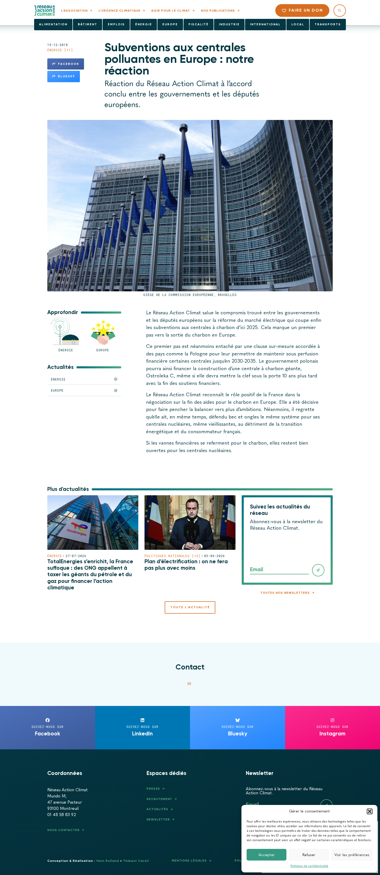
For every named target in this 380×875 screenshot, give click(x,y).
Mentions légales (189, 860)
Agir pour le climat (170, 10)
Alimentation (53, 24)
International (265, 24)
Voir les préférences (351, 855)
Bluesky (66, 76)
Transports (328, 24)
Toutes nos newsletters (285, 593)
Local (297, 24)
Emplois (116, 24)
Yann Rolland (107, 861)
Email (256, 569)
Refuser (308, 855)
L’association (74, 10)
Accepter (267, 855)
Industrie (229, 24)
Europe (170, 24)
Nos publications (218, 10)
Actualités (157, 809)
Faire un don (306, 10)
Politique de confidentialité (309, 866)
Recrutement (159, 799)
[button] (369, 811)
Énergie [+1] (60, 50)
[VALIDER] (318, 570)
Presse (153, 788)
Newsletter (158, 819)
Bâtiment (87, 24)
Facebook (68, 64)
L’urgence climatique (119, 10)
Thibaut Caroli (136, 861)
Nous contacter (63, 830)
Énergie (143, 24)
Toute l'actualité (190, 607)
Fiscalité (198, 24)
